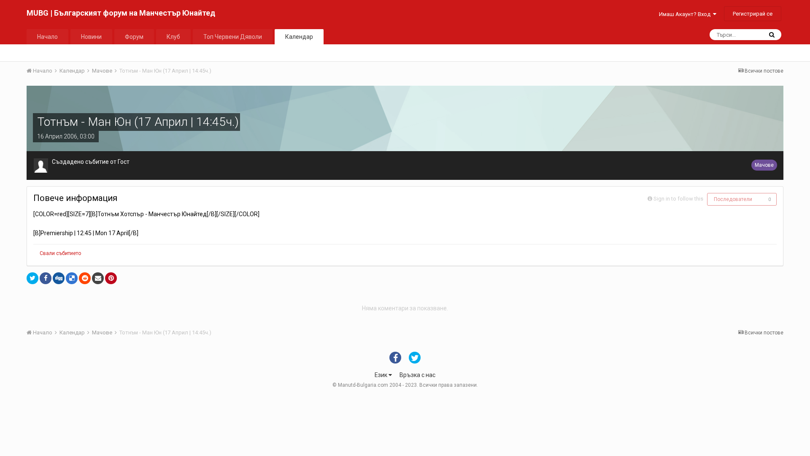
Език (382, 375)
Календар (299, 36)
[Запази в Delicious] (72, 278)
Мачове (764, 165)
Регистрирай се (752, 14)
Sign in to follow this (678, 198)
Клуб (173, 36)
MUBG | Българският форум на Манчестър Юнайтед (121, 12)
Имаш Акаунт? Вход (686, 14)
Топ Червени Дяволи (232, 36)
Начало (47, 36)
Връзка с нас (417, 375)
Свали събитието (60, 253)
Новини (91, 36)
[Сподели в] (32, 278)
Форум (134, 36)
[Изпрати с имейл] (98, 278)
